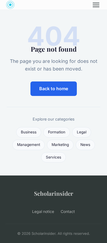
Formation (56, 132)
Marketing (60, 144)
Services (53, 157)
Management (28, 144)
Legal (81, 132)
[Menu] (96, 5)
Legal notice (43, 211)
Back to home (53, 88)
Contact (68, 211)
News (85, 144)
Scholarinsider (53, 193)
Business (28, 132)
